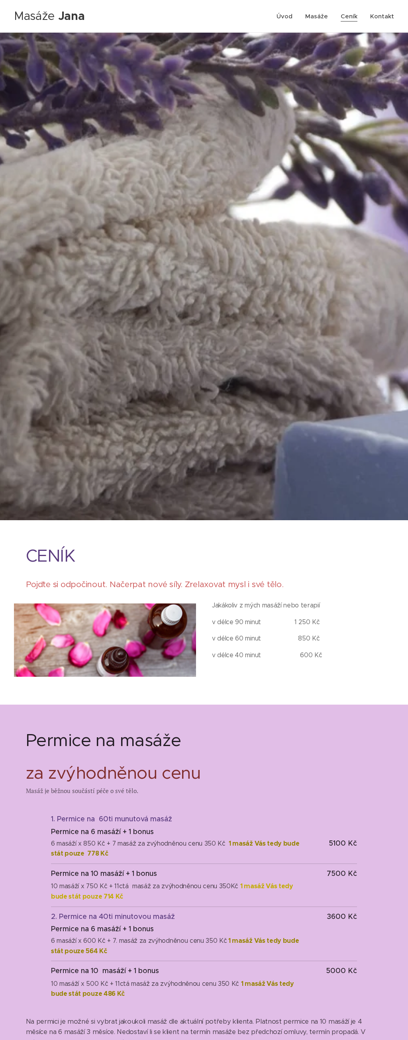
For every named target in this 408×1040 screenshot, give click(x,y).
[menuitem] (287, 16)
